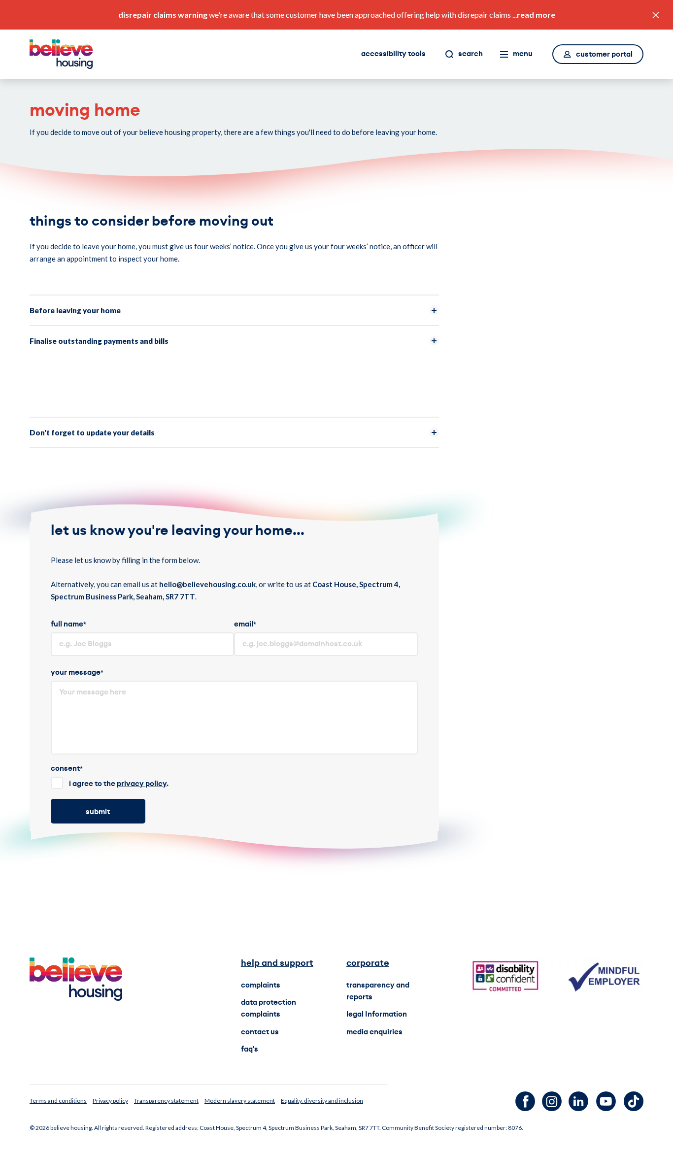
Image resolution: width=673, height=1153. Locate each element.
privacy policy (142, 784)
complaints (260, 985)
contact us (260, 1032)
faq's (249, 1049)
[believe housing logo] (61, 54)
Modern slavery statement (239, 1100)
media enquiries (374, 1032)
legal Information (376, 1014)
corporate (367, 962)
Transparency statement (166, 1100)
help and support (277, 962)
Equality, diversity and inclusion (322, 1100)
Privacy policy (110, 1100)
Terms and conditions (58, 1100)
